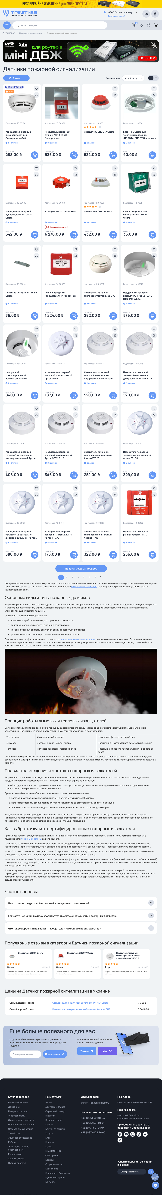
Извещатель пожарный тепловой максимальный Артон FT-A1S (98, 534)
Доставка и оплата (55, 1106)
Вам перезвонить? (116, 16)
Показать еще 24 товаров (81, 568)
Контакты (50, 1181)
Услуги (49, 1133)
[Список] (155, 78)
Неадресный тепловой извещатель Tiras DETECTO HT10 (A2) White (138, 295)
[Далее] (101, 577)
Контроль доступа (18, 1111)
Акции (48, 1102)
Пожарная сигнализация (30, 33)
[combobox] (59, 25)
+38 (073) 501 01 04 (93, 1127)
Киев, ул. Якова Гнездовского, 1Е (134, 1102)
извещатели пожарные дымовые (78, 639)
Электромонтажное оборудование (18, 1148)
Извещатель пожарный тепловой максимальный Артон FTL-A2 (58, 534)
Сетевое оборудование (20, 1128)
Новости (49, 1142)
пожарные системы (31, 838)
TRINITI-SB (10, 33)
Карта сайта (51, 1168)
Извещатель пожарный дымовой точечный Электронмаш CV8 (18, 135)
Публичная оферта (55, 1177)
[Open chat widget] (155, 1185)
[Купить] (34, 155)
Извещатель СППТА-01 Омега (60, 211)
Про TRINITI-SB (53, 1150)
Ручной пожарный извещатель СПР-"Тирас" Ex (60, 294)
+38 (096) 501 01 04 (93, 1118)
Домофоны (14, 1106)
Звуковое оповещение (20, 1137)
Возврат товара (53, 1120)
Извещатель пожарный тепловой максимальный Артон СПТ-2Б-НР (58, 455)
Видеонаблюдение (18, 1102)
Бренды (49, 1159)
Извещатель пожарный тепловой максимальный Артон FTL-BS (137, 455)
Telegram (85, 1051)
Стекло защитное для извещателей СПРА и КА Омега (136, 214)
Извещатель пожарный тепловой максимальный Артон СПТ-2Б (98, 455)
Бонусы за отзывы (55, 1128)
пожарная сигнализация (84, 586)
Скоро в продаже (17, 1162)
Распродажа (15, 1154)
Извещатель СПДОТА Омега (99, 131)
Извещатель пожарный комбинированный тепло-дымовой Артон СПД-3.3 (128, 956)
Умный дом (14, 1133)
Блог (47, 1137)
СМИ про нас (52, 1155)
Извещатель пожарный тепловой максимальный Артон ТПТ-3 (58, 375)
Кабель (12, 1142)
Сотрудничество (54, 1164)
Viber (105, 1051)
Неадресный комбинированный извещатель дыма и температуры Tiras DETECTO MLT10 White (21, 375)
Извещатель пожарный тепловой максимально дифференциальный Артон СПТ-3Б (21, 455)
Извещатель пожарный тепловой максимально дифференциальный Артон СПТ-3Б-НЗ (138, 375)
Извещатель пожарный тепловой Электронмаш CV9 (99, 294)
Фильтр (16, 78)
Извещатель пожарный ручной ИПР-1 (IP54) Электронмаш (57, 135)
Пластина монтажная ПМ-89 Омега (21, 294)
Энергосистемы (16, 1115)
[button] (141, 25)
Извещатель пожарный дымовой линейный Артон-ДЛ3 (81, 1009)
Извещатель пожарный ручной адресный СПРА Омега (19, 214)
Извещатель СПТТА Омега (98, 211)
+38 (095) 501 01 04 (93, 1123)
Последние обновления (57, 1173)
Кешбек (49, 1124)
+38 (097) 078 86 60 (93, 1132)
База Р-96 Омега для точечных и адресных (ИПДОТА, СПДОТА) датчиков (139, 135)
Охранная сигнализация (21, 1120)
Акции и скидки (16, 1158)
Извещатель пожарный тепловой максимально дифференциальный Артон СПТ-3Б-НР (99, 375)
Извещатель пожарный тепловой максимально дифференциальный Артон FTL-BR (21, 534)
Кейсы (48, 1146)
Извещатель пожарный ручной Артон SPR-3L (136, 533)
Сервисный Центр (54, 1111)
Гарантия (50, 1115)
